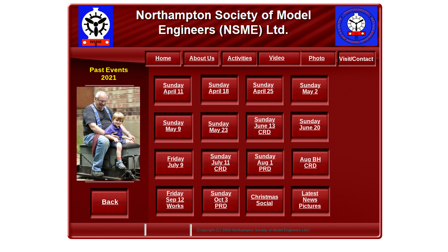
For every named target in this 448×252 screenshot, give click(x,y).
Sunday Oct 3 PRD (221, 199)
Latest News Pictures (310, 199)
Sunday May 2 (310, 88)
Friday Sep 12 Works (175, 199)
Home (163, 58)
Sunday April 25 (263, 88)
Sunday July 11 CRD (220, 162)
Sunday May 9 (173, 126)
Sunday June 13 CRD (264, 126)
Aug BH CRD (310, 162)
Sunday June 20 (309, 124)
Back (110, 201)
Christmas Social (264, 200)
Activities (239, 58)
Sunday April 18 (219, 88)
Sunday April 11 (173, 88)
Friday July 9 (175, 162)
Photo (317, 58)
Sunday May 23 (218, 127)
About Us (202, 58)
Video (277, 58)
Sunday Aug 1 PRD (265, 162)
